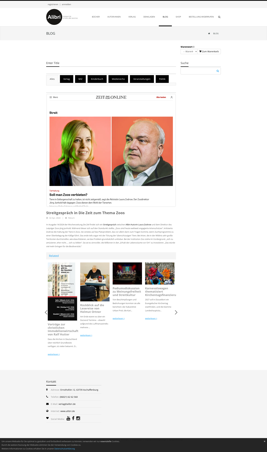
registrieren (53, 4)
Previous (47, 312)
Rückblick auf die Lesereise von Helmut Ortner (92, 308)
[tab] (52, 79)
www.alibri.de (67, 411)
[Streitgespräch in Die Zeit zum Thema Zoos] (111, 150)
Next (175, 312)
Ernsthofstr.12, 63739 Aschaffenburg (79, 389)
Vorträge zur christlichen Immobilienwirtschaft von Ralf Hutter (63, 329)
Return (71, 217)
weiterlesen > (54, 354)
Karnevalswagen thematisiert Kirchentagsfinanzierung (162, 291)
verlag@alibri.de (67, 404)
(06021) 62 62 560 (69, 396)
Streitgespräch (110, 224)
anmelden (66, 4)
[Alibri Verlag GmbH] (66, 16)
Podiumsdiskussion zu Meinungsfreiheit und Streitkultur (127, 291)
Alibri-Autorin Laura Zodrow (138, 224)
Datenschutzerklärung (64, 448)
